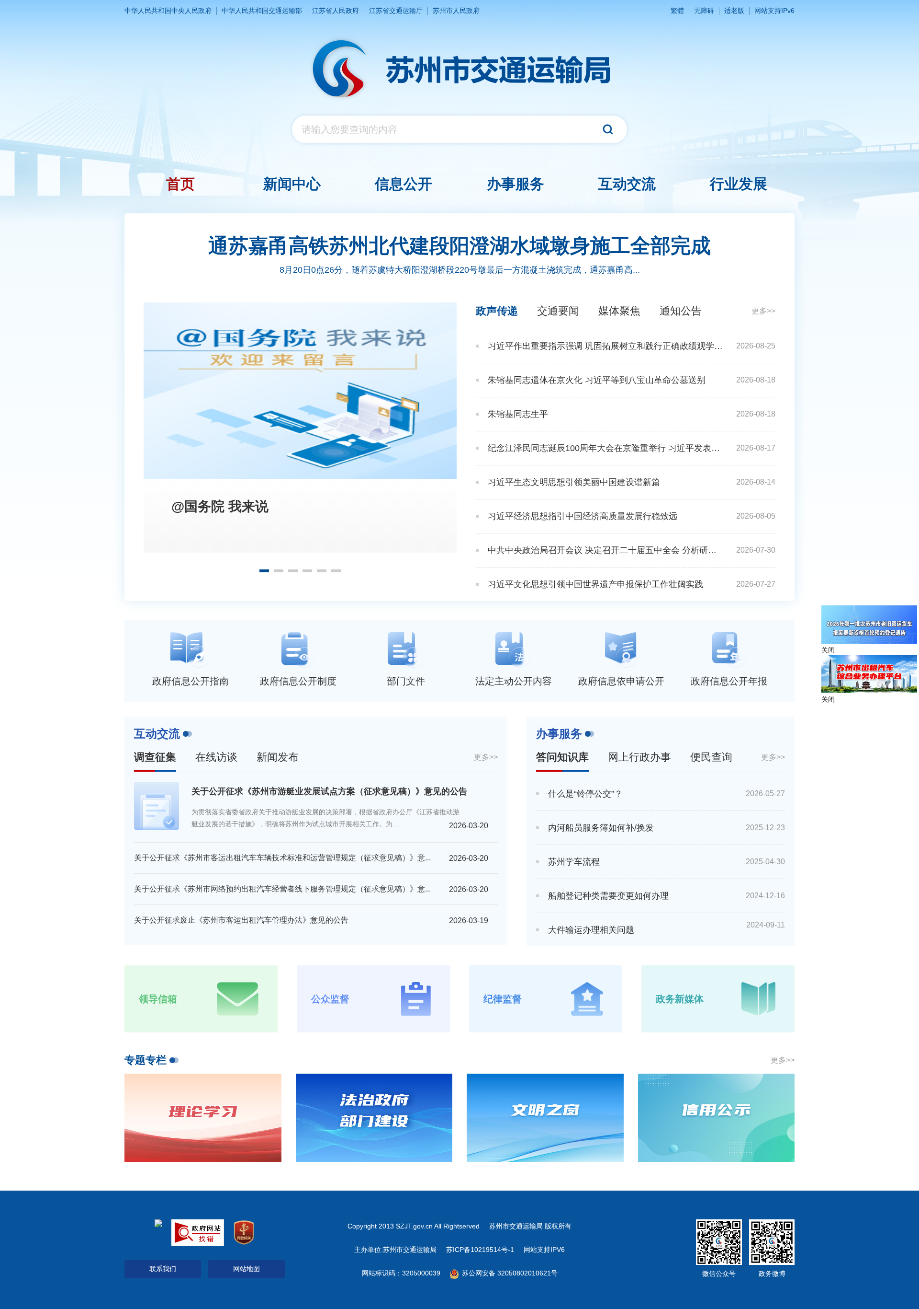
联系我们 (162, 1269)
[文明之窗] (545, 1118)
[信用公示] (716, 1118)
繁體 (677, 10)
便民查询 (711, 757)
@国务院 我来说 (220, 506)
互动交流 (157, 733)
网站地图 (246, 1269)
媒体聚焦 (619, 311)
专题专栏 (145, 1060)
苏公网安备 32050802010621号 (509, 1273)
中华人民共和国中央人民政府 (168, 10)
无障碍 (704, 10)
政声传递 (497, 311)
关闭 (828, 650)
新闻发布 (278, 757)
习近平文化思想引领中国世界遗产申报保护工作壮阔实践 (595, 584)
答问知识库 (562, 757)
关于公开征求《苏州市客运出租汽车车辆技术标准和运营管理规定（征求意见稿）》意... (282, 858)
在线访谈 (216, 757)
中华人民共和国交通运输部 (262, 10)
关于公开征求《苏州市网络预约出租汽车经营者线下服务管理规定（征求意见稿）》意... (282, 889)
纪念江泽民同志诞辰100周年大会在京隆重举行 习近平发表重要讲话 (605, 448)
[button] (264, 570)
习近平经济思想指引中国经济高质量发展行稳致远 (582, 516)
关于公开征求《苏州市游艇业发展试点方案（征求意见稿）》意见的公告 (329, 791)
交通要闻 (558, 311)
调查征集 (155, 757)
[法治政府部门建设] (374, 1118)
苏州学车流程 (574, 862)
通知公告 (681, 311)
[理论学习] (202, 1118)
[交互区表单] (459, 129)
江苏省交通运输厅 (396, 10)
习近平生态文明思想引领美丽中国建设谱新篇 (574, 482)
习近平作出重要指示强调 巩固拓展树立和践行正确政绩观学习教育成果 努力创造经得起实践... (605, 346)
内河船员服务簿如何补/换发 (601, 828)
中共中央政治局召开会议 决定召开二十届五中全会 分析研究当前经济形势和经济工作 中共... (605, 550)
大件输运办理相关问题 (591, 930)
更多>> (763, 311)
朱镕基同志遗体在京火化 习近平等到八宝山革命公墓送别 (597, 380)
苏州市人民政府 (456, 10)
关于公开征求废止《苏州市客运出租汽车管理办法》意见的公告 (241, 920)
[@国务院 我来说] (300, 390)
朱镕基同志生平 (518, 414)
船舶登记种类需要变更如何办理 (608, 896)
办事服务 (559, 733)
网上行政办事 (639, 757)
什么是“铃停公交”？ (585, 794)
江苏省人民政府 (335, 10)
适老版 (734, 10)
